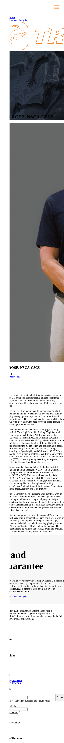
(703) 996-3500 (13, 683)
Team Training (28, 664)
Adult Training (42, 664)
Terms (58, 730)
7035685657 (14, 376)
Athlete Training (14, 664)
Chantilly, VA (35, 647)
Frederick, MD (54, 647)
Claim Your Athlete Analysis (13, 20)
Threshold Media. (29, 722)
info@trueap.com (14, 680)
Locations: (10, 712)
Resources (56, 663)
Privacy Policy (42, 730)
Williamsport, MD (15, 647)
